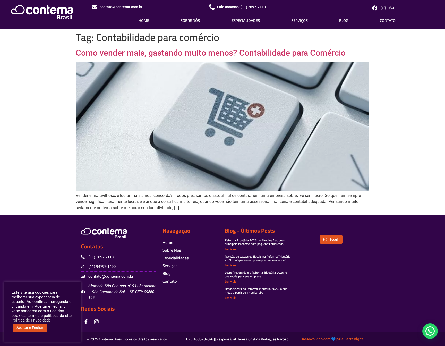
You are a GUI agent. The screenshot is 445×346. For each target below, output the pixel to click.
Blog (343, 20)
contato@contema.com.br (121, 7)
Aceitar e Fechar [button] (29, 328)
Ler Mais (230, 249)
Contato (388, 20)
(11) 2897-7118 (253, 7)
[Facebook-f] (86, 322)
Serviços (299, 20)
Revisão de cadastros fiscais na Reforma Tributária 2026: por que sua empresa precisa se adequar (257, 258)
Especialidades (246, 20)
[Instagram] (383, 8)
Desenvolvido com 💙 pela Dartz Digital (333, 339)
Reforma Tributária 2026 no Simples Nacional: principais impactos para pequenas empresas (255, 242)
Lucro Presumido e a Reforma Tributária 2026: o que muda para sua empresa (256, 274)
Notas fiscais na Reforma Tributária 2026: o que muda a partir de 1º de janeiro (256, 290)
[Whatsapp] (391, 8)
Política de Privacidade (31, 320)
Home (144, 20)
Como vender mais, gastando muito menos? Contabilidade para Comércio (211, 53)
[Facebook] (374, 8)
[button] (430, 331)
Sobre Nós (190, 20)
